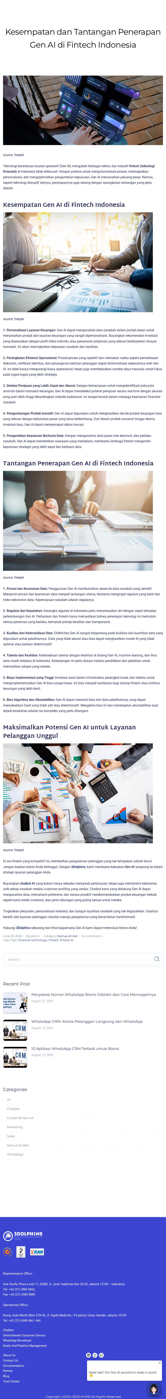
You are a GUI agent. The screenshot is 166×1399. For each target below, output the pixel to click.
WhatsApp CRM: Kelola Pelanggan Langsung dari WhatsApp (87, 1021)
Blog (6, 1376)
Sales (11, 1136)
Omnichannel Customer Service (24, 1335)
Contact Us (10, 1360)
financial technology (32, 940)
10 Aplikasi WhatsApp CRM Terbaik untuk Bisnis (75, 1048)
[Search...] (156, 958)
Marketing (15, 1127)
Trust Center (11, 1381)
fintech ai (66, 940)
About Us (9, 1355)
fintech (54, 940)
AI (8, 1100)
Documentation (13, 1366)
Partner (8, 1371)
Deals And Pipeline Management (25, 1346)
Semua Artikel (67, 936)
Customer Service (20, 1118)
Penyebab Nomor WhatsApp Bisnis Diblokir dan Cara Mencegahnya (93, 994)
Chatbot (13, 1109)
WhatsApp (15, 1154)
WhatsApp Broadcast (17, 1340)
